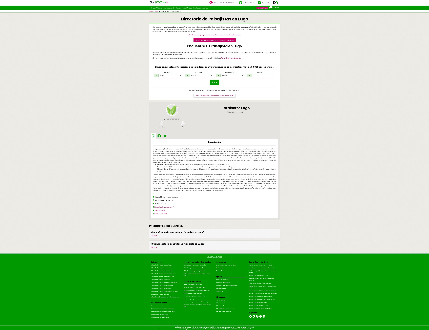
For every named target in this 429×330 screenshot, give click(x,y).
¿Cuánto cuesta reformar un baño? (258, 302)
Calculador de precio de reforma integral (161, 265)
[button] (276, 3)
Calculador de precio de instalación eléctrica (163, 276)
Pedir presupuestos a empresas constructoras (163, 311)
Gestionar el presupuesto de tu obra (193, 299)
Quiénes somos (220, 268)
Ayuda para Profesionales (223, 282)
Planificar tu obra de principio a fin (193, 284)
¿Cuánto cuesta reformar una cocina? (259, 305)
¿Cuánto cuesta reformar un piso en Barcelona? (261, 268)
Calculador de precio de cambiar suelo (161, 288)
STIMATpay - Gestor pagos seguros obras (194, 271)
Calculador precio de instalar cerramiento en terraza (165, 297)
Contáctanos (219, 291)
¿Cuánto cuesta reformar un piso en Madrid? (260, 265)
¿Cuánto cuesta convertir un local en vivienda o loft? (263, 293)
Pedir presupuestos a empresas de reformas (162, 308)
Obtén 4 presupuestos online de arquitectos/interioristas (214, 40)
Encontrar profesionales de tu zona (193, 293)
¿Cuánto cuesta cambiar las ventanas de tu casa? (262, 299)
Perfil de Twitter (160, 210)
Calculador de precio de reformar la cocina (162, 271)
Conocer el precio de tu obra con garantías (195, 287)
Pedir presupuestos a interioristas (160, 317)
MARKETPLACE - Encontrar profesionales (195, 265)
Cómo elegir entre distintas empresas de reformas (262, 290)
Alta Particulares (220, 300)
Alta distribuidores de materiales (225, 308)
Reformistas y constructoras (231, 58)
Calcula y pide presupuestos (224, 3)
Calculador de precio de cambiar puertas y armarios (164, 291)
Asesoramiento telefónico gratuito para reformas (197, 290)
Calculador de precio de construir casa (161, 268)
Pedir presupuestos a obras (158, 306)
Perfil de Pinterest (160, 214)
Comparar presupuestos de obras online (194, 296)
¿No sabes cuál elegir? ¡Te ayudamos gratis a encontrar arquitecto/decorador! (214, 35)
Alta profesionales (262, 8)
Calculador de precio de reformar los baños (162, 273)
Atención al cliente (221, 288)
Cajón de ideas (248, 3)
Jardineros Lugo (236, 108)
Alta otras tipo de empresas (223, 311)
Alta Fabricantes (220, 306)
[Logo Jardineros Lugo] (172, 110)
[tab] (153, 136)
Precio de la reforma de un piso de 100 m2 (260, 283)
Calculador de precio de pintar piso (160, 294)
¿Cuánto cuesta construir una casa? (258, 275)
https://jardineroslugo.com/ (163, 207)
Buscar (214, 82)
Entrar (276, 8)
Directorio (266, 3)
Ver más (154, 235)
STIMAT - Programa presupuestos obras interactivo (197, 268)
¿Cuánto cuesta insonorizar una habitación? (260, 296)
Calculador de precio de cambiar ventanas (162, 285)
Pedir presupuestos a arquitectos (159, 314)
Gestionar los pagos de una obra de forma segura (197, 301)
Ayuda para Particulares (222, 279)
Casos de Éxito (220, 271)
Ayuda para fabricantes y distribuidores (226, 285)
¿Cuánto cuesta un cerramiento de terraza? (260, 308)
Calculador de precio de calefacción (160, 279)
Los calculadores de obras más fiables (226, 265)
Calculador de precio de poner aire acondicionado (164, 282)
